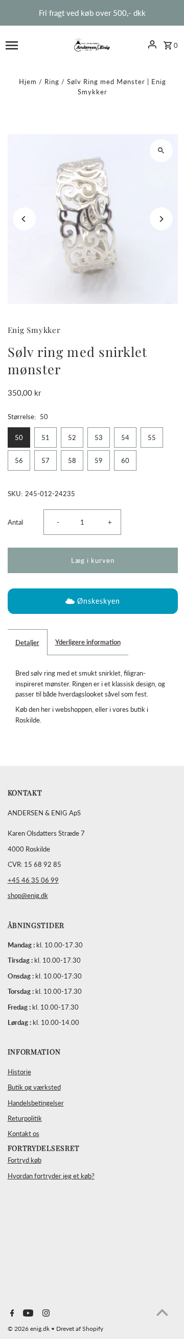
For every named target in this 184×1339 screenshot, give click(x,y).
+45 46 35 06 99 (33, 880)
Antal (15, 522)
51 (45, 437)
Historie (19, 1072)
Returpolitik (25, 1118)
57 (45, 460)
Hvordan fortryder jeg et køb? (51, 1176)
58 (72, 460)
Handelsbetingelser (36, 1103)
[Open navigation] (27, 44)
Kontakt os (23, 1133)
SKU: (15, 494)
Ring (51, 82)
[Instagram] (45, 1313)
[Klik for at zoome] (161, 150)
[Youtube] (26, 1313)
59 (99, 460)
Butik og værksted (34, 1087)
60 (125, 460)
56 (19, 460)
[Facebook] (11, 1313)
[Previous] (24, 219)
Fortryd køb (24, 1160)
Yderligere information (88, 642)
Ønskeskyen (98, 601)
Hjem (28, 82)
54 (125, 437)
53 (99, 437)
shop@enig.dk (28, 895)
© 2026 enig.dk (29, 1328)
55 (152, 437)
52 (72, 437)
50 (19, 437)
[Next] (161, 219)
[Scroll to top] (162, 1312)
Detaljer (27, 642)
